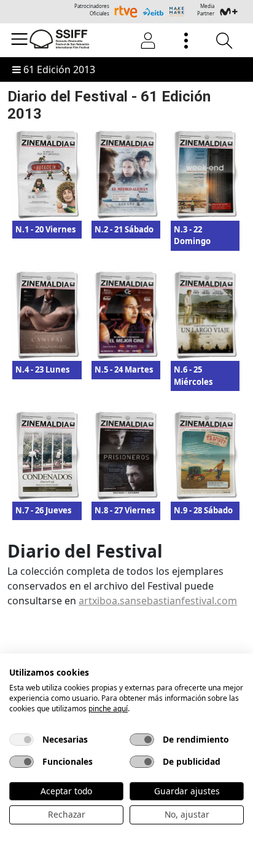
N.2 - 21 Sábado (124, 229)
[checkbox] (21, 739)
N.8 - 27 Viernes (125, 510)
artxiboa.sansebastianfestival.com (158, 600)
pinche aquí (108, 708)
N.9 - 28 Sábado (203, 510)
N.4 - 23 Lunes (42, 369)
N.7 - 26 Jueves (43, 510)
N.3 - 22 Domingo (192, 235)
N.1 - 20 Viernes (45, 229)
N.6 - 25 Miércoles (193, 375)
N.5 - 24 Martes (124, 369)
